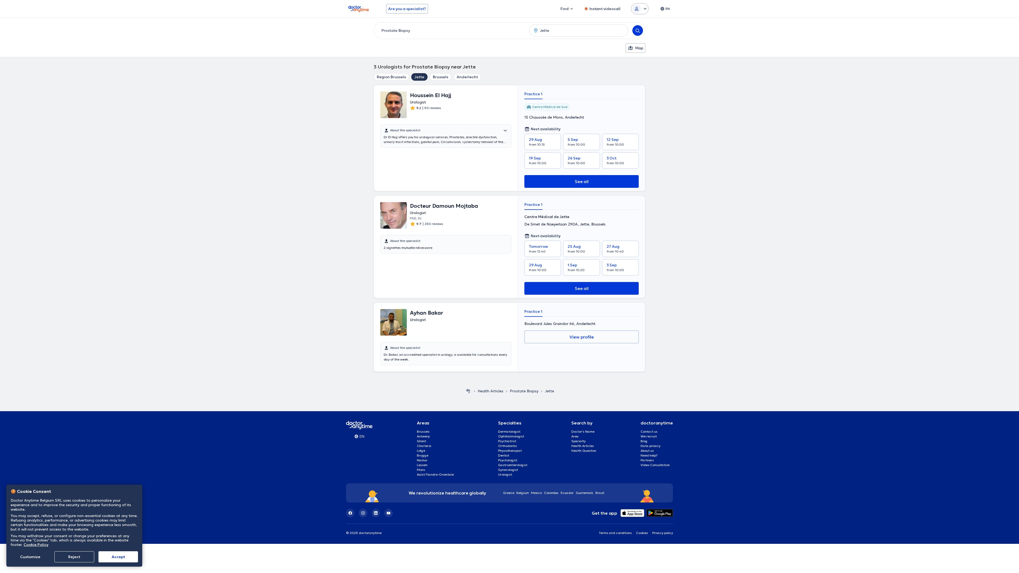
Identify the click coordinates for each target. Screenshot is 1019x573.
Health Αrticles (490, 391)
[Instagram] (363, 513)
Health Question (583, 451)
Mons (421, 470)
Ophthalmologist (511, 436)
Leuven (422, 465)
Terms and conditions (615, 533)
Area (575, 436)
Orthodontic (507, 446)
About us (647, 451)
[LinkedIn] (376, 513)
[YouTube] (388, 513)
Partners (647, 460)
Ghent (421, 441)
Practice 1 (533, 94)
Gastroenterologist (512, 465)
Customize (30, 556)
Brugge (422, 455)
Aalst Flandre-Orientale (435, 474)
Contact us (649, 431)
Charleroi (424, 446)
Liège (421, 451)
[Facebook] (350, 513)
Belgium (522, 493)
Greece (508, 493)
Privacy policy (662, 533)
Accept (118, 556)
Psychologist (507, 460)
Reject (74, 556)
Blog (644, 441)
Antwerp (423, 436)
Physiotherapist (510, 451)
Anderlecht (467, 77)
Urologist (505, 474)
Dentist (503, 455)
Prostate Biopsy (524, 391)
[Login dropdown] (640, 8)
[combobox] (450, 30)
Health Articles (582, 446)
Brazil (599, 493)
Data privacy (650, 446)
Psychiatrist (507, 441)
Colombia (551, 493)
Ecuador (567, 493)
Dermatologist (509, 431)
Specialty (578, 441)
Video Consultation (655, 465)
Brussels (440, 77)
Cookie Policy (36, 544)
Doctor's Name (582, 431)
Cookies (642, 533)
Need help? (649, 455)
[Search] (637, 30)
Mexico (536, 493)
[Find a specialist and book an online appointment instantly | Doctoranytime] (468, 391)
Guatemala (584, 493)
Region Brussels (391, 77)
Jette (419, 77)
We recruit (649, 436)
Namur (422, 460)
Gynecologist (508, 470)
